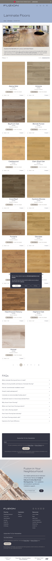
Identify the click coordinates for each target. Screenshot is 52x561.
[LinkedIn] (41, 509)
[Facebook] (33, 509)
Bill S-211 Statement (23, 559)
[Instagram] (43, 509)
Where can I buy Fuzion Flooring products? (13, 406)
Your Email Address (8, 537)
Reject (26, 285)
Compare (21, 95)
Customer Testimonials (36, 522)
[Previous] (17, 365)
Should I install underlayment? (10, 391)
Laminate (5, 520)
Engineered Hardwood (8, 514)
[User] (37, 5)
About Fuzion (35, 518)
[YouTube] (38, 509)
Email (5, 442)
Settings (35, 285)
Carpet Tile (6, 522)
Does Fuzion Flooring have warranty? (11, 413)
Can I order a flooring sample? (10, 409)
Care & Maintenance (36, 520)
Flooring (6, 512)
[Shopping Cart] (40, 5)
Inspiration (21, 512)
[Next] (13, 365)
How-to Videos (35, 514)
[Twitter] (36, 509)
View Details (9, 91)
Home (5, 20)
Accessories (6, 524)
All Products (9, 20)
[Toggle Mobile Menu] (47, 5)
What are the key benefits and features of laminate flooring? (17, 383)
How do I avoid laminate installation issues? (13, 387)
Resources (35, 512)
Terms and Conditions (26, 558)
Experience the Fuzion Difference (10, 421)
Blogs (33, 516)
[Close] (50, 1)
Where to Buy (35, 524)
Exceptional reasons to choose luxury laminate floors (15, 398)
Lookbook (20, 516)
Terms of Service (38, 445)
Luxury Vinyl (6, 516)
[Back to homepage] (11, 5)
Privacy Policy (30, 445)
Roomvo (19, 514)
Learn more (35, 1)
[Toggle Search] (43, 5)
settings (22, 281)
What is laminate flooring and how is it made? (14, 380)
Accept (16, 285)
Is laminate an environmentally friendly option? (14, 395)
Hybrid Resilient (7, 518)
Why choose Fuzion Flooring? (9, 402)
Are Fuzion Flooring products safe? (11, 417)
